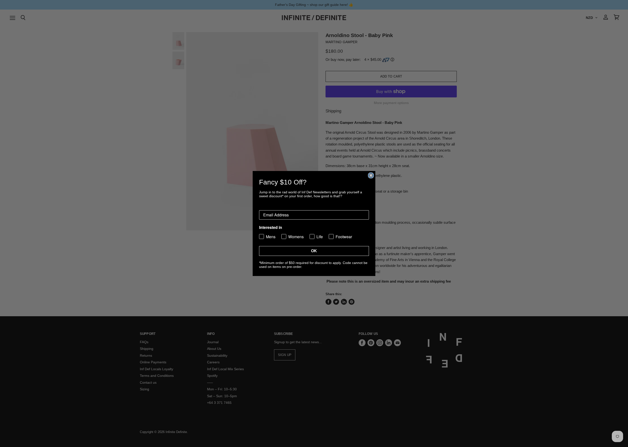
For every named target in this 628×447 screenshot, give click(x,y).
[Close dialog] (370, 175)
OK (314, 251)
